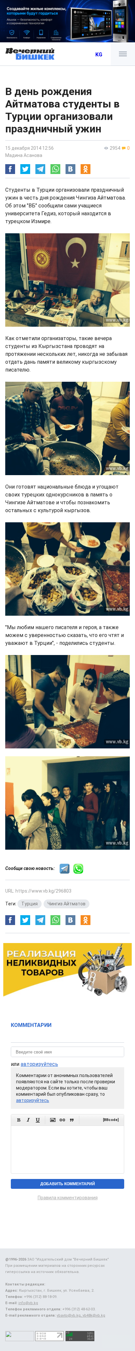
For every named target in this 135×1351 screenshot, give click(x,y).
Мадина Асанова (23, 155)
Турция (29, 903)
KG (98, 54)
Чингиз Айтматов (67, 903)
